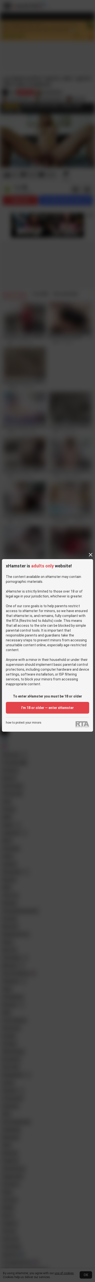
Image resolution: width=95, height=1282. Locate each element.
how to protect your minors (23, 722)
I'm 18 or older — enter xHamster (47, 708)
